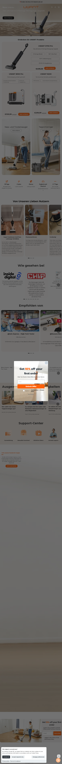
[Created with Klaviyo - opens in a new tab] (31, 402)
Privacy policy (5, 761)
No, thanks (31, 394)
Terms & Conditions (15, 761)
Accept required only (17, 757)
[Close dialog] (46, 363)
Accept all (6, 757)
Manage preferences (38, 757)
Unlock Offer (31, 386)
